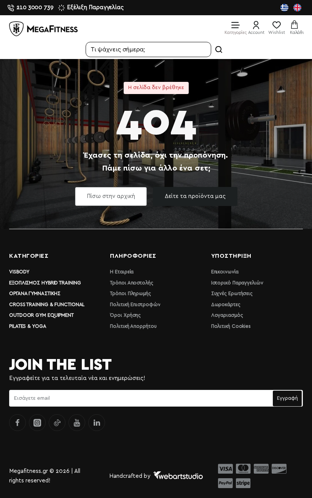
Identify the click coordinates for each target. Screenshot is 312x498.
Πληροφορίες (133, 256)
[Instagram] (37, 422)
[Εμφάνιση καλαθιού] (296, 27)
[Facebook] (17, 422)
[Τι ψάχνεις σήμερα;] (218, 49)
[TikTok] (57, 422)
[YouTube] (76, 422)
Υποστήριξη (231, 256)
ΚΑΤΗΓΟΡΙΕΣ (28, 256)
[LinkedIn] (96, 422)
